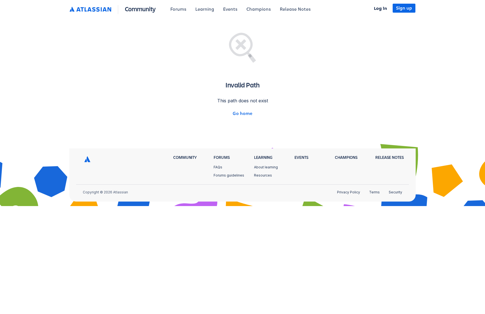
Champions (258, 9)
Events (230, 9)
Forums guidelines (229, 175)
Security (395, 192)
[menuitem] (178, 9)
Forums (178, 9)
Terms (374, 192)
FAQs (218, 167)
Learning (204, 9)
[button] (114, 9)
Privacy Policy (348, 192)
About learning (266, 167)
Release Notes (295, 9)
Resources (263, 175)
